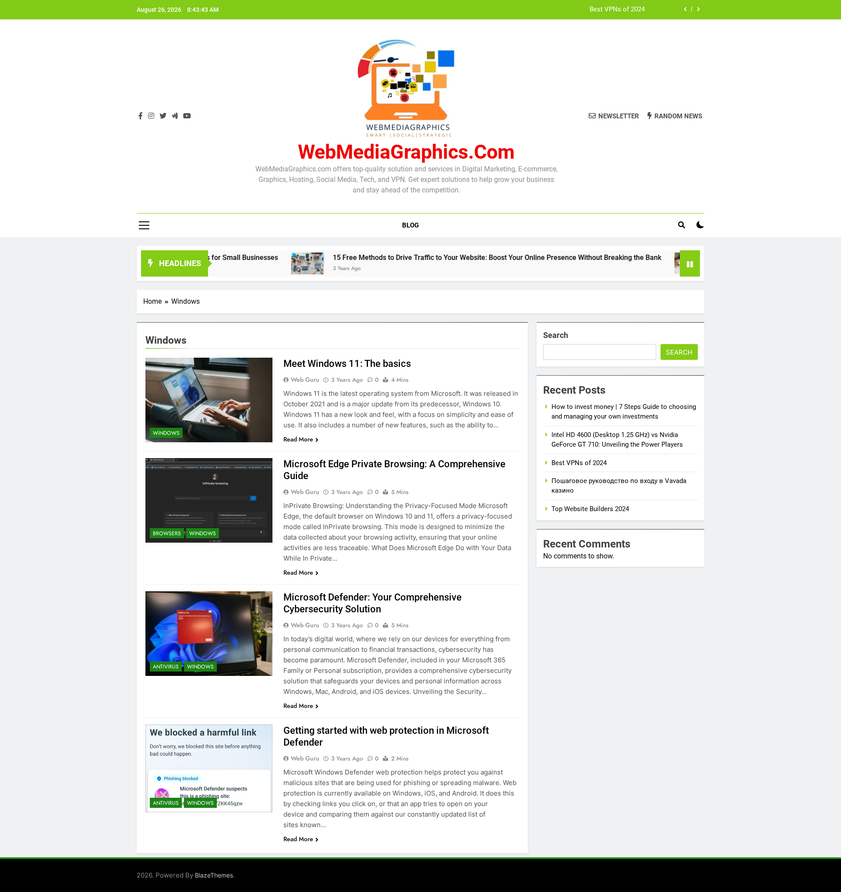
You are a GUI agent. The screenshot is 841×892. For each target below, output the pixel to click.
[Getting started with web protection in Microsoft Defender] (208, 768)
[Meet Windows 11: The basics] (208, 400)
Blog (410, 225)
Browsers (167, 533)
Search (555, 335)
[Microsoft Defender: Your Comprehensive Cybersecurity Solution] (208, 633)
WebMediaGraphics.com (406, 151)
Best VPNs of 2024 (617, 9)
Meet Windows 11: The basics (347, 363)
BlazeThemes (214, 875)
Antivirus (166, 667)
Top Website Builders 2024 (590, 509)
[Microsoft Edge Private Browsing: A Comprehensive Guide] (208, 500)
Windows (166, 433)
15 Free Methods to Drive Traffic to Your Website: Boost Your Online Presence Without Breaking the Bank (464, 257)
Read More (298, 439)
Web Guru (305, 379)
